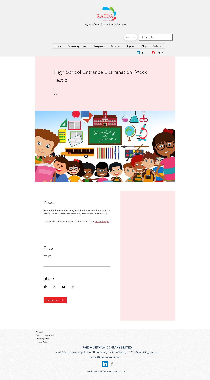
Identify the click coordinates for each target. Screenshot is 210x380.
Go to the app (102, 221)
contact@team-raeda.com (105, 357)
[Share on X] (54, 286)
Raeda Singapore (118, 24)
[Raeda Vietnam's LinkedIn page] (138, 52)
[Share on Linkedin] (63, 286)
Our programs (42, 338)
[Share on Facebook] (45, 286)
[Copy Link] (72, 286)
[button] (100, 46)
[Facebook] (142, 52)
